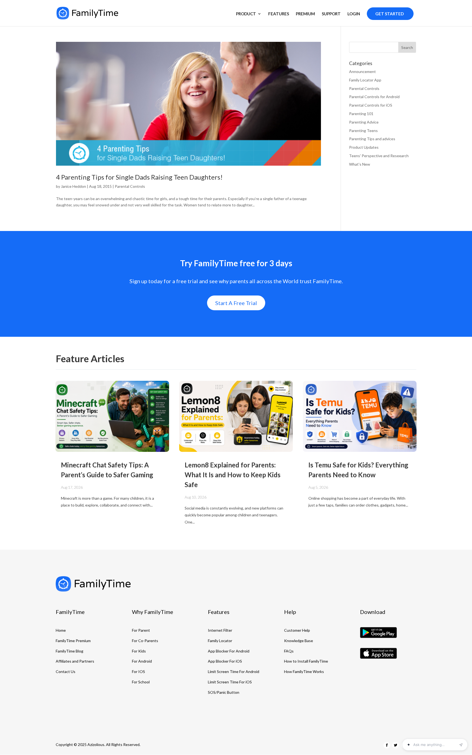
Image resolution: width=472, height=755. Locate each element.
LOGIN (353, 14)
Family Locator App (365, 80)
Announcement (362, 71)
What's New (359, 164)
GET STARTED (389, 14)
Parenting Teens (363, 130)
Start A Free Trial (236, 303)
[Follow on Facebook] (387, 745)
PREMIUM (305, 14)
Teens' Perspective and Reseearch (379, 155)
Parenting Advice (364, 122)
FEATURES (278, 14)
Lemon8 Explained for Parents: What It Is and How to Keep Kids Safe (233, 474)
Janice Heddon (73, 186)
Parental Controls (130, 186)
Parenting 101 (361, 113)
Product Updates (364, 147)
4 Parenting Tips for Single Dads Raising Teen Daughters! (139, 177)
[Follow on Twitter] (395, 745)
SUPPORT (331, 14)
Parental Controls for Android (374, 96)
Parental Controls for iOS (370, 105)
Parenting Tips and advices (372, 138)
